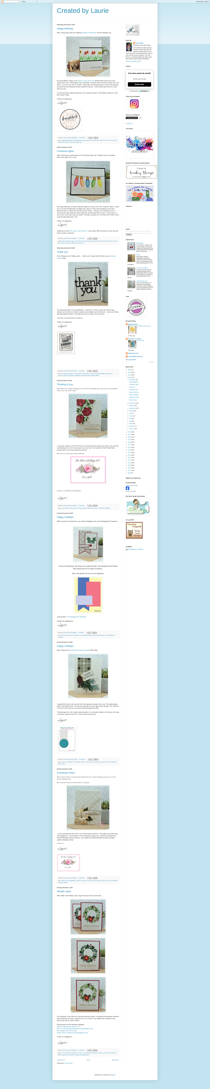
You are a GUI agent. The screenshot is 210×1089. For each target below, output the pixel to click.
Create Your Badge (131, 491)
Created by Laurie (83, 10)
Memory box (101, 762)
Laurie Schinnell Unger (132, 485)
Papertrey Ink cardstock (77, 243)
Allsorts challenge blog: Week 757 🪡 (69, 1026)
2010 (129, 463)
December (132, 379)
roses (96, 508)
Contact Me (129, 123)
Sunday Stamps (95, 375)
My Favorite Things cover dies (109, 241)
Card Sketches (78, 373)
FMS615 (70, 762)
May (130, 418)
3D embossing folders (68, 373)
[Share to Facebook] (95, 138)
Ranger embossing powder (82, 1054)
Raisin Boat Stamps (87, 635)
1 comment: (81, 632)
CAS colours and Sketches (78, 231)
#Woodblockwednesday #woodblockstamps (73, 140)
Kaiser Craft (80, 880)
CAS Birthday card (141, 281)
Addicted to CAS (133, 353)
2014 (129, 452)
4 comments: (82, 137)
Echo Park (64, 762)
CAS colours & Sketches (81, 241)
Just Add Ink (132, 359)
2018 (129, 442)
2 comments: (81, 505)
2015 (129, 450)
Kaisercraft (103, 140)
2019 (129, 439)
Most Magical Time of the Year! (67, 1031)
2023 (129, 377)
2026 (129, 370)
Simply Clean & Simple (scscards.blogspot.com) (72, 1033)
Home (88, 1060)
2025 (129, 372)
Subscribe (139, 84)
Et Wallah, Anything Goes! (144, 326)
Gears (138, 255)
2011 (129, 460)
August (131, 411)
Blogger (113, 1075)
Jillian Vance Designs (92, 762)
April (130, 421)
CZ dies (91, 373)
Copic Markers (66, 508)
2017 (129, 445)
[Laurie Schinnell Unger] (127, 489)
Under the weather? (142, 268)
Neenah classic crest (67, 635)
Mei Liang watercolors (94, 241)
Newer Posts (61, 1060)
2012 (129, 457)
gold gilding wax (72, 880)
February (132, 426)
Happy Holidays (65, 517)
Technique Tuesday (100, 880)
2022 (129, 432)
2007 (129, 470)
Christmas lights (65, 151)
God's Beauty (140, 340)
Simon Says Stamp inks (75, 142)
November (132, 403)
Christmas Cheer (66, 772)
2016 (129, 447)
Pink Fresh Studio (81, 508)
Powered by (134, 91)
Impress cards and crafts (92, 140)
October (131, 405)
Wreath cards (64, 891)
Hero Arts (79, 1052)
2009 (129, 465)
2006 (129, 473)
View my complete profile (133, 61)
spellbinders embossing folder (82, 375)
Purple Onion (90, 508)
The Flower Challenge (104, 508)
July (130, 413)
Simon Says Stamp (69, 375)
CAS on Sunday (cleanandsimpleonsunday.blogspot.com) (75, 1028)
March (131, 423)
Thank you (62, 252)
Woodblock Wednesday (89, 33)
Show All (151, 362)
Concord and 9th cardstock (69, 1052)
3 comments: (81, 238)
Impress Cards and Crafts (86, 81)
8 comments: (81, 1050)
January (131, 429)
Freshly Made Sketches (79, 762)
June (131, 416)
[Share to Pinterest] (97, 138)
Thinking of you (65, 384)
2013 (129, 455)
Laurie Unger (139, 43)
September (132, 408)
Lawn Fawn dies (87, 1052)
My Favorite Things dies (64, 243)
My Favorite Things (111, 140)
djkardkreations (133, 324)
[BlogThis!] (91, 138)
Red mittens (140, 243)
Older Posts (115, 1060)
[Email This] (89, 138)
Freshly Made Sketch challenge (80, 650)
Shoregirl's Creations (134, 339)
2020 (129, 437)
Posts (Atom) (69, 1063)
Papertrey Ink (77, 635)
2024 (129, 375)
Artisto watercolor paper (68, 241)
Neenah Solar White (63, 142)
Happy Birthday (65, 28)
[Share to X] (93, 138)
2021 (129, 434)
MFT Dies (108, 762)
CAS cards (86, 373)
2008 (129, 468)
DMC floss (64, 880)
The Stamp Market (63, 882)
